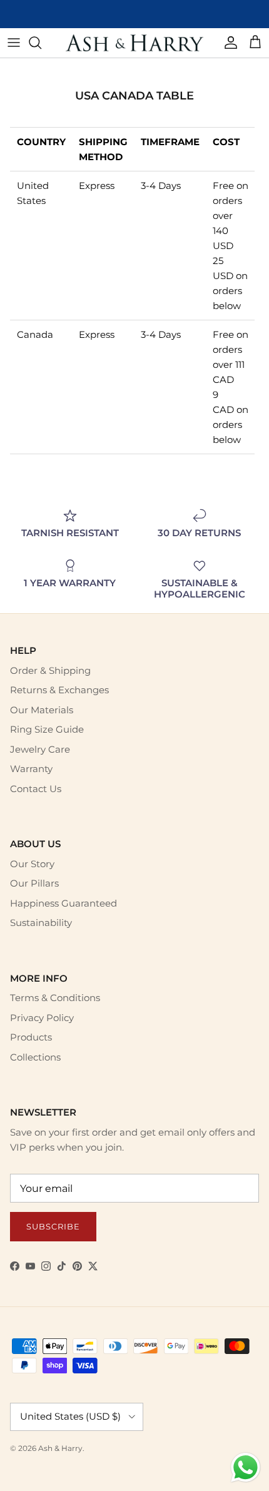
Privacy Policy (42, 1018)
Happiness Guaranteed (63, 903)
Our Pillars (34, 883)
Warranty (31, 769)
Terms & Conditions (55, 998)
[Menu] (14, 42)
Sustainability (41, 923)
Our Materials (41, 710)
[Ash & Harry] (134, 42)
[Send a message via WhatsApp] (245, 1467)
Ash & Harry (60, 1448)
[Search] (41, 42)
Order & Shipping (50, 670)
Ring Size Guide (47, 729)
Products (31, 1037)
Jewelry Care (40, 749)
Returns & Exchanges (59, 690)
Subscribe (53, 1226)
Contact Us (35, 789)
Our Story (32, 864)
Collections (35, 1057)
